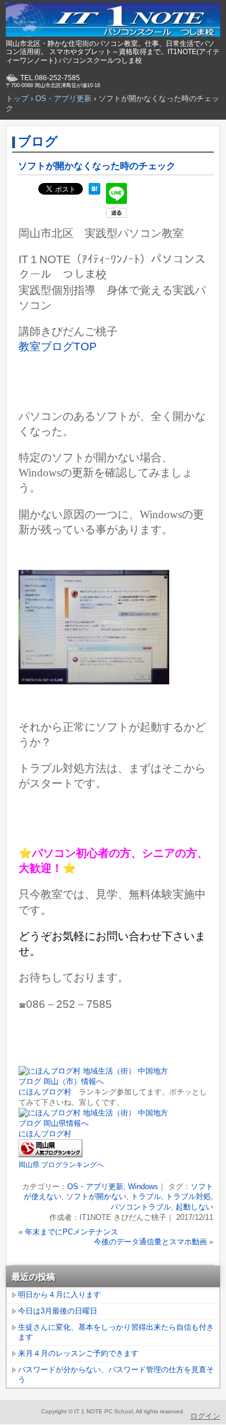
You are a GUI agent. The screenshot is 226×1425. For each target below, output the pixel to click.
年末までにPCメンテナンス (71, 1231)
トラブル (146, 1196)
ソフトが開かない (96, 1196)
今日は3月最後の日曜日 (57, 1310)
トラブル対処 (188, 1196)
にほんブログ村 (45, 1091)
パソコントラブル (141, 1207)
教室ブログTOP (58, 346)
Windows (143, 1186)
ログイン (205, 1416)
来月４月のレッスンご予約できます (78, 1353)
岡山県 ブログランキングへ (61, 1165)
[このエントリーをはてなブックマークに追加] (94, 192)
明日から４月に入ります (59, 1294)
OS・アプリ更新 (95, 1186)
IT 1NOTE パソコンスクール (113, 20)
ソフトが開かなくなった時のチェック (97, 166)
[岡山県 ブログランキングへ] (50, 1154)
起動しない (194, 1207)
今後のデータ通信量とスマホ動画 (150, 1241)
